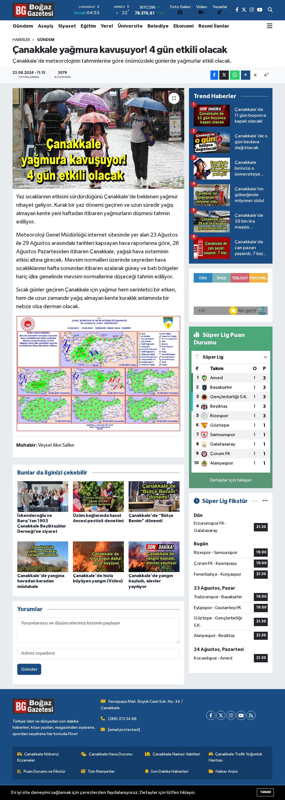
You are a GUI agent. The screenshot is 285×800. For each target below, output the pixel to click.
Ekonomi (183, 26)
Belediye (158, 26)
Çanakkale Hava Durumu (110, 754)
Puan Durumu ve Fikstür (44, 771)
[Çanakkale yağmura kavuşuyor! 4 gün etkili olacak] (98, 138)
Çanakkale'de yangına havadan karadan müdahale (40, 581)
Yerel (107, 26)
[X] (220, 715)
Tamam (265, 792)
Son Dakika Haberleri (169, 771)
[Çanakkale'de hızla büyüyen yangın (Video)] (98, 556)
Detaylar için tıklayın (231, 480)
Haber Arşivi (227, 771)
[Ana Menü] (269, 26)
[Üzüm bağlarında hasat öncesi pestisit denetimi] (98, 496)
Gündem (23, 26)
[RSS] (250, 715)
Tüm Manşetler (101, 771)
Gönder (29, 669)
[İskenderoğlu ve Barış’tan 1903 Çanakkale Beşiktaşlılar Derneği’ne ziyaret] (42, 496)
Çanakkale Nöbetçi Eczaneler (38, 757)
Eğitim (88, 26)
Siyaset (67, 26)
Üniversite (130, 26)
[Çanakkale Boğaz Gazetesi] (33, 10)
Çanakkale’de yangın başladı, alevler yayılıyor (151, 581)
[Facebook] (210, 715)
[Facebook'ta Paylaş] (214, 75)
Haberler (21, 40)
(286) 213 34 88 (122, 719)
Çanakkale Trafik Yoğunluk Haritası (235, 757)
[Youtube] (240, 715)
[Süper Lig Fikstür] (265, 501)
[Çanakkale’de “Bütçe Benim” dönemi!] (154, 496)
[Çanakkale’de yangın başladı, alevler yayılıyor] (154, 556)
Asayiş (45, 26)
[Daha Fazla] (245, 75)
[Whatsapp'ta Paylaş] (235, 75)
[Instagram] (230, 715)
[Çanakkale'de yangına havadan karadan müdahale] (42, 556)
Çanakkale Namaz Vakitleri (176, 754)
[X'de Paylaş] (224, 75)
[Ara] (270, 10)
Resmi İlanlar (213, 26)
